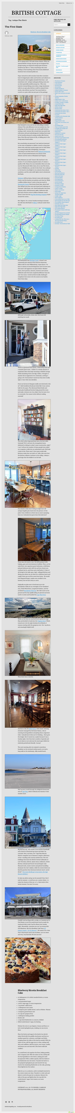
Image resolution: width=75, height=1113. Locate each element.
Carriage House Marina (60, 187)
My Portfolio (58, 87)
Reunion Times (58, 108)
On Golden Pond (59, 222)
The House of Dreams (60, 81)
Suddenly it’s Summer (60, 133)
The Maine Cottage (59, 183)
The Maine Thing (59, 216)
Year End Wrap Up (59, 180)
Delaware (20, 178)
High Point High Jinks (60, 105)
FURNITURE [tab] (59, 52)
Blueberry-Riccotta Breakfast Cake (41, 32)
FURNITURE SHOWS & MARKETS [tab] (61, 56)
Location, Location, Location (61, 102)
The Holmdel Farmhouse (61, 139)
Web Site (61, 3)
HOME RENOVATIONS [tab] (61, 58)
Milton (35, 202)
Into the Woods (58, 182)
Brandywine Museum (30, 590)
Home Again (58, 191)
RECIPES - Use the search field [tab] (62, 67)
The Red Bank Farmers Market (62, 214)
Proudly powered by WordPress (24, 1106)
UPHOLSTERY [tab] (59, 72)
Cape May (25, 791)
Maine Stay (57, 170)
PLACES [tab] (58, 63)
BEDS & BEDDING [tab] (60, 45)
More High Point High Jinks (61, 205)
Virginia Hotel (42, 621)
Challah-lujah (58, 196)
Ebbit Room (32, 728)
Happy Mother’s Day (60, 99)
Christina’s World (59, 185)
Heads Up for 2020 (59, 136)
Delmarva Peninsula (44, 151)
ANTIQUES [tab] (58, 33)
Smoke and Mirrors (59, 88)
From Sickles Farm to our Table (62, 199)
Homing (57, 168)
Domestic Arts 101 (59, 203)
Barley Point (58, 131)
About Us (69, 3)
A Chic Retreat (58, 84)
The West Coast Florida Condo (62, 137)
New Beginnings (59, 179)
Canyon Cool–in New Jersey (61, 101)
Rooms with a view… (59, 91)
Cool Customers (58, 82)
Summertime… (58, 119)
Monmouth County (23, 184)
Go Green (57, 114)
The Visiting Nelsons (60, 208)
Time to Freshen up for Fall (61, 127)
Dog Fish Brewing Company (39, 194)
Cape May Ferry (41, 594)
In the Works (58, 171)
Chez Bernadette (59, 177)
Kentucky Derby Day (59, 174)
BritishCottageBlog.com (10, 1106)
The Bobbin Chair (59, 125)
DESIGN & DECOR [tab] (60, 47)
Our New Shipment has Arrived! (62, 213)
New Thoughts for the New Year (62, 200)
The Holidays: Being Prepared (62, 202)
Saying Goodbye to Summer (61, 90)
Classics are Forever (59, 190)
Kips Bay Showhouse (60, 173)
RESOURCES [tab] (59, 70)
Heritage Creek (34, 260)
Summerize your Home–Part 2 (62, 111)
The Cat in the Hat (59, 134)
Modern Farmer (58, 107)
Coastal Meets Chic (59, 104)
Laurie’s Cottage (59, 188)
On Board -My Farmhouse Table (62, 223)
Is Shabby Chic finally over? (61, 128)
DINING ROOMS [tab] (59, 50)
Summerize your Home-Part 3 (62, 110)
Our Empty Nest (58, 217)
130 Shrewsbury (58, 130)
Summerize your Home (60, 113)
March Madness (59, 197)
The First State (13, 26)
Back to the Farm (59, 176)
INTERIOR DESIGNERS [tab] (61, 61)
